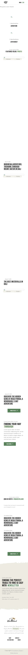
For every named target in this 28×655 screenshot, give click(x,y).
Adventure (8, 59)
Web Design (14, 653)
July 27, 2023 (7, 161)
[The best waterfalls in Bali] (14, 225)
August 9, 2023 (8, 279)
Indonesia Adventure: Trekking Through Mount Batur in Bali (13, 166)
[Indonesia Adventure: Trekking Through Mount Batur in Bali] (14, 108)
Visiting (18, 59)
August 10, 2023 (8, 394)
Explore (18, 291)
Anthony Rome (8, 515)
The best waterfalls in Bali (13, 282)
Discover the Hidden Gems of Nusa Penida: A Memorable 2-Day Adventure (13, 400)
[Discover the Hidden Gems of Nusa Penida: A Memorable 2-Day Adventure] (14, 340)
